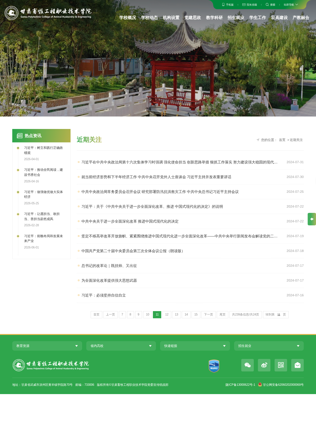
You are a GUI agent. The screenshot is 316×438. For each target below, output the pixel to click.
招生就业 (236, 17)
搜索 (272, 4)
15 (196, 314)
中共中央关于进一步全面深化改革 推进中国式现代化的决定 (130, 221)
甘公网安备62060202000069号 (283, 384)
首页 (282, 140)
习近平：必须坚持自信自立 (103, 295)
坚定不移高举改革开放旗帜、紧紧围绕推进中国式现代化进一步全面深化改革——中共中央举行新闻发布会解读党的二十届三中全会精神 (180, 236)
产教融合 (301, 17)
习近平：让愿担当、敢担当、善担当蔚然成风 (42, 216)
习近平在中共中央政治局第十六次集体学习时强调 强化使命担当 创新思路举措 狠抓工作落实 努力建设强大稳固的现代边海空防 (180, 162)
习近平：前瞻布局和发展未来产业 (43, 238)
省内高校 (96, 346)
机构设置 (171, 17)
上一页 (110, 314)
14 (186, 314)
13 (176, 314)
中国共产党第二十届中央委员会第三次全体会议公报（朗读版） (133, 251)
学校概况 (127, 17)
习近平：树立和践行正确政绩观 (43, 150)
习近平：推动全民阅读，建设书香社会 (43, 172)
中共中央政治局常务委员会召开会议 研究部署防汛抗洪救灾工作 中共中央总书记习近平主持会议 (160, 192)
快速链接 (170, 346)
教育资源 (22, 346)
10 (147, 314)
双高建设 (279, 17)
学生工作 (257, 17)
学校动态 (149, 17)
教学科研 (214, 17)
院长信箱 (252, 4)
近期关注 (296, 140)
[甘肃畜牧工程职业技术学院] (48, 13)
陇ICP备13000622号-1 (240, 384)
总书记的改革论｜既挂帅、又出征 (109, 265)
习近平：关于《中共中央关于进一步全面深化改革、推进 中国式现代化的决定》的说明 (152, 206)
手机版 (230, 4)
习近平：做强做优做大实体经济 (43, 194)
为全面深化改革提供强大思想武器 (109, 280)
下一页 (208, 314)
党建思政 (192, 17)
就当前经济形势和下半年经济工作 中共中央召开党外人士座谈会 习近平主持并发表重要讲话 (156, 177)
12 (166, 314)
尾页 (223, 314)
